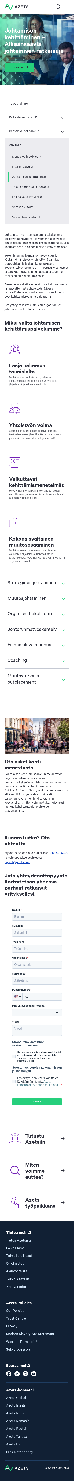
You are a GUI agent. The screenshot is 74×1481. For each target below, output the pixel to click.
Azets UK (13, 1444)
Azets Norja (15, 1413)
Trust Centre (16, 1319)
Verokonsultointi (23, 207)
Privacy (11, 1326)
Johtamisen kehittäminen (29, 177)
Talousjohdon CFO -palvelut (30, 187)
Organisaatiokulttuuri (30, 614)
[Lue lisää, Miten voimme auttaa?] (62, 1170)
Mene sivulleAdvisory (26, 157)
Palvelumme (15, 1248)
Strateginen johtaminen (32, 582)
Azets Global (16, 1398)
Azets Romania (17, 1421)
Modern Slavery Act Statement (30, 1334)
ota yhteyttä (19, 67)
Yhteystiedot (16, 1287)
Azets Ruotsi (16, 1429)
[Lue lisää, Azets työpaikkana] (62, 1202)
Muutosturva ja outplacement (23, 679)
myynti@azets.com (17, 862)
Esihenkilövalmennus (29, 645)
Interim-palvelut (22, 167)
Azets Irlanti (15, 1406)
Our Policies (15, 1311)
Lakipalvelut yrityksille (27, 197)
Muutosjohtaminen (27, 598)
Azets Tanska (16, 1437)
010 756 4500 (58, 853)
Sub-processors (18, 1350)
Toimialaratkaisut (19, 1256)
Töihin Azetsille (18, 1279)
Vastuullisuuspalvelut (26, 217)
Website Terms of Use (23, 1342)
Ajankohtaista (16, 1271)
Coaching (17, 660)
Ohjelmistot (15, 1264)
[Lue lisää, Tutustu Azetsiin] (62, 1138)
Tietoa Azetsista (18, 1240)
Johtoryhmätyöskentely (32, 629)
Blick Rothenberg (19, 1452)
